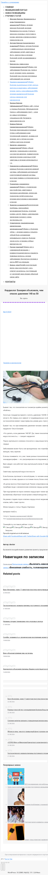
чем (41, 519)
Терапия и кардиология (12, 363)
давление (15, 519)
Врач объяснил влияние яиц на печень (18, 653)
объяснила (31, 519)
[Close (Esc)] (2, 862)
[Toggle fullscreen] (6, 862)
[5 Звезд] (43, 527)
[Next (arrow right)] (4, 867)
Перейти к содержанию (10, 2)
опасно (37, 519)
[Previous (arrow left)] (2, 867)
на (27, 519)
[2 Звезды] (16, 527)
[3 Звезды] (25, 527)
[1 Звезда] (7, 527)
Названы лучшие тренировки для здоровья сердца (23, 621)
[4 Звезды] (34, 527)
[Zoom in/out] (8, 862)
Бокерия (9, 519)
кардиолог (22, 519)
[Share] (4, 862)
